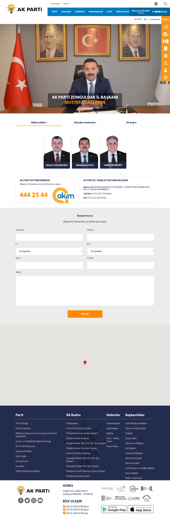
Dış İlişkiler (130, 448)
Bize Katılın (56, 4)
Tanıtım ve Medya (134, 443)
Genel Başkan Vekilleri (136, 423)
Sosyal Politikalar (134, 453)
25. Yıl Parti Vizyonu (25, 446)
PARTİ (54, 12)
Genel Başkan (113, 423)
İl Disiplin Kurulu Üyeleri (78, 476)
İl (17, 244)
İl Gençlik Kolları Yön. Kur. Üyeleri (82, 466)
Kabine (109, 433)
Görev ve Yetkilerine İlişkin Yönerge (33, 441)
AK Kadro (131, 122)
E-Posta (90, 258)
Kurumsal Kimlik (23, 451)
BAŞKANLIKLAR (96, 12)
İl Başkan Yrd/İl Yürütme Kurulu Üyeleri (85, 471)
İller (145, 19)
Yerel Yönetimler (133, 458)
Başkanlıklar (112, 428)
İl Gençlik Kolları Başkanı (78, 453)
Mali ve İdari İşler (133, 478)
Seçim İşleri (131, 438)
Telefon (90, 230)
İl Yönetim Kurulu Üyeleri (78, 428)
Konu (18, 258)
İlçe (89, 244)
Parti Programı (23, 428)
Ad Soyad (20, 230)
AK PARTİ (137, 19)
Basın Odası (112, 446)
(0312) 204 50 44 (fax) (77, 513)
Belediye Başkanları (85, 122)
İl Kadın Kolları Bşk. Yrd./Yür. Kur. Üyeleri (86, 443)
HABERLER (80, 12)
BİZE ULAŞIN (155, 12)
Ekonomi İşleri (132, 463)
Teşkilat (129, 433)
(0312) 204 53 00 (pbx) (77, 510)
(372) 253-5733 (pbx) (102, 194)
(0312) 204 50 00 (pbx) (77, 506)
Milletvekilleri (38, 122)
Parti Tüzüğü (22, 423)
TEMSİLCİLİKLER (123, 12)
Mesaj (19, 272)
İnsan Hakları (131, 473)
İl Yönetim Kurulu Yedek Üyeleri (81, 433)
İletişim (66, 4)
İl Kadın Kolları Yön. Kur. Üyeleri (81, 448)
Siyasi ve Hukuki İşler (135, 428)
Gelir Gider (21, 456)
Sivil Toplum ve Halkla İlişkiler (139, 468)
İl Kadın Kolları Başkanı (77, 438)
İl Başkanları (72, 423)
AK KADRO (66, 12)
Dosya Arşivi (22, 461)
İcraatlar (20, 466)
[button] (85, 363)
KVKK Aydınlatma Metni (28, 471)
